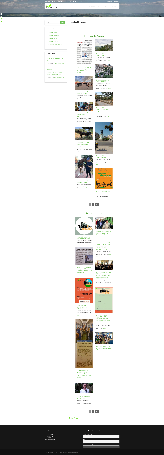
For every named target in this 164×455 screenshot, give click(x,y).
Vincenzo (49, 72)
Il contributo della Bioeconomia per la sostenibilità (82, 307)
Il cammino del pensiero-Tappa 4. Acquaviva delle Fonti (102, 109)
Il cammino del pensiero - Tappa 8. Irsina (103, 54)
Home (84, 6)
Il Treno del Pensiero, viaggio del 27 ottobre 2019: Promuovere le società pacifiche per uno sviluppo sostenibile (103, 318)
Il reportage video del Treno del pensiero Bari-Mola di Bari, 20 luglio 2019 (84, 396)
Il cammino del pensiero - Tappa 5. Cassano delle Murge (83, 114)
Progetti (105, 6)
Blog (99, 6)
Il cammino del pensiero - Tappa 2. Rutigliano (103, 156)
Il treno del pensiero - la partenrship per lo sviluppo (84, 237)
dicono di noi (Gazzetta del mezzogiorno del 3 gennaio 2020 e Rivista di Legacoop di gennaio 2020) (84, 269)
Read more (79, 72)
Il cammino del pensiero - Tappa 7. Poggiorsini (83, 92)
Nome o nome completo (87, 434)
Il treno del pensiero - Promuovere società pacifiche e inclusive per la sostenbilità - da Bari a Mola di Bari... (84, 374)
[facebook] (114, 1)
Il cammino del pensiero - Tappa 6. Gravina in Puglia (103, 80)
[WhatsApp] (1, 19)
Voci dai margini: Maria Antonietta (53, 35)
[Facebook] (1, 14)
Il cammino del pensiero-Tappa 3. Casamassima (83, 143)
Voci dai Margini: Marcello (52, 38)
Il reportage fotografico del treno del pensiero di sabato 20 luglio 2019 (103, 348)
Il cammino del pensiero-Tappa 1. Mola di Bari (83, 181)
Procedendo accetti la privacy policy (91, 444)
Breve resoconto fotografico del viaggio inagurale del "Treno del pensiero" (103, 233)
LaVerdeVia (92, 6)
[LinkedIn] (1, 17)
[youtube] (107, 1)
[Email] (1, 21)
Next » (97, 204)
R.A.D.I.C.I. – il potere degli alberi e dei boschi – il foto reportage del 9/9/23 (55, 58)
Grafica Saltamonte (74, 452)
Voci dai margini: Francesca (52, 41)
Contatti (114, 6)
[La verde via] (51, 6)
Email (84, 439)
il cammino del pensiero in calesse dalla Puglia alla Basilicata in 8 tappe (84, 69)
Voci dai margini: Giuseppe (52, 32)
